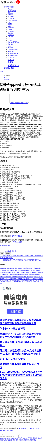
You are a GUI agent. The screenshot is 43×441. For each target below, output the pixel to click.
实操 (34, 438)
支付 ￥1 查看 (5, 236)
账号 (8, 245)
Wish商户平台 (13, 49)
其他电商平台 (13, 55)
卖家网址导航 (9, 68)
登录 (1, 71)
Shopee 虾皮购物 (14, 42)
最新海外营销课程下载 (27, 268)
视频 (13, 440)
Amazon (10, 9)
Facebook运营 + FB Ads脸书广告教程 (16, 279)
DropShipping (12, 20)
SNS (9, 46)
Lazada (10, 33)
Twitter (10, 48)
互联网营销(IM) (13, 53)
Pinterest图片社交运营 (22, 277)
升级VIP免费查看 (16, 236)
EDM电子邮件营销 (19, 270)
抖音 (37, 438)
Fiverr (10, 29)
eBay (9, 22)
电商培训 (13, 103)
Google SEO (12, 64)
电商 (1, 440)
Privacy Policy (23, 428)
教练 (4, 245)
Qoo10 (10, 38)
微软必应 (11, 16)
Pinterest (10, 36)
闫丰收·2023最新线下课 (12, 328)
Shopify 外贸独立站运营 (14, 281)
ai (0, 438)
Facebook (11, 27)
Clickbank (11, 18)
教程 (40, 438)
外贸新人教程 (8, 274)
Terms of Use (4, 430)
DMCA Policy (34, 428)
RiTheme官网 (17, 242)
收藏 (2, 253)
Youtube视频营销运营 (20, 274)
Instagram (11, 31)
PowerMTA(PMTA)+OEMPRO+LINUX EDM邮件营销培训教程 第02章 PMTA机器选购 (21, 375)
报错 (11, 430)
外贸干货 (11, 60)
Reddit (10, 40)
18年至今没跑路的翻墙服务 (9, 268)
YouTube (11, 51)
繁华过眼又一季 (13, 66)
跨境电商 (7, 79)
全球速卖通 (12, 11)
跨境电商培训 (32, 440)
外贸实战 (11, 58)
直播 (10, 440)
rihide (16, 438)
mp (13, 438)
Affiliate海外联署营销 (7, 277)
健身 (1, 245)
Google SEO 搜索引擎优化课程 (14, 272)
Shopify (10, 44)
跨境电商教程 (9, 7)
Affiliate (10, 15)
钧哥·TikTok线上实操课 (12, 359)
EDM (10, 24)
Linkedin (11, 35)
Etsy (9, 26)
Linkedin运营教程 (34, 274)
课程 (17, 440)
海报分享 (8, 253)
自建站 (10, 62)
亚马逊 (30, 438)
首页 (5, 77)
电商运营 (6, 440)
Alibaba (10, 13)
